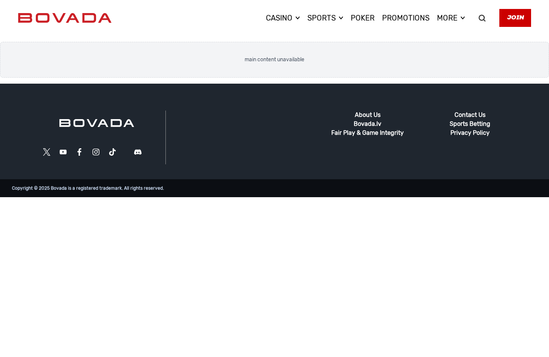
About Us (368, 114)
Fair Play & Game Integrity (367, 132)
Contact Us (470, 114)
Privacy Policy (470, 132)
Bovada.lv (367, 123)
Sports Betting (470, 123)
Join (515, 18)
